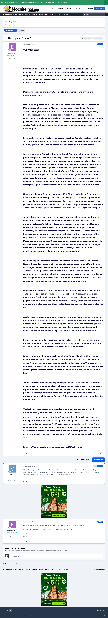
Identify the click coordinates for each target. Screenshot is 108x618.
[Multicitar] (23, 481)
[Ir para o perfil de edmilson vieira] (12, 47)
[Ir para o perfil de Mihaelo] (12, 469)
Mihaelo (12, 475)
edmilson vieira (12, 53)
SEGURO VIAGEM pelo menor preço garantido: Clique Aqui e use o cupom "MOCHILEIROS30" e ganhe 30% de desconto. (36, 2)
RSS (32, 615)
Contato (20, 615)
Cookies (26, 615)
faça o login (49, 550)
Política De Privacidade (10, 615)
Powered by (97, 615)
